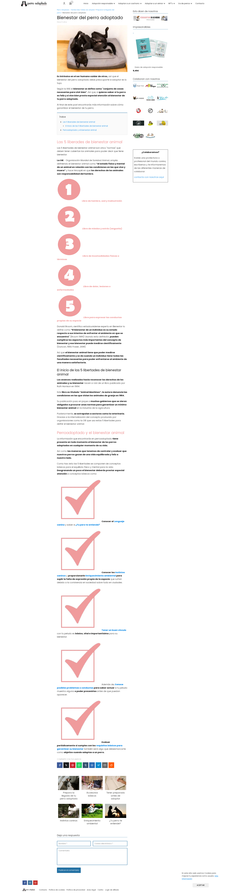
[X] (66, 765)
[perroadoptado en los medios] (150, 20)
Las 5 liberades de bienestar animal (79, 122)
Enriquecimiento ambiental (100, 575)
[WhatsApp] (79, 765)
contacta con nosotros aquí (149, 177)
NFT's (170, 3)
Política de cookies (57, 890)
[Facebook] (60, 765)
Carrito (100, 890)
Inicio (86, 3)
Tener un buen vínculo (114, 630)
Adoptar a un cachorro (128, 3)
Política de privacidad (76, 890)
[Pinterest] (72, 765)
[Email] (105, 765)
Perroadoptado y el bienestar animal (80, 130)
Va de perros (184, 3)
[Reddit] (111, 765)
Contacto (199, 3)
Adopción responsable (102, 3)
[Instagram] (30, 882)
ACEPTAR (200, 885)
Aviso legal (91, 890)
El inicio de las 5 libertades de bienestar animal (86, 126)
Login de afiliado (112, 890)
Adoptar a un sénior (154, 3)
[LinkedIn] (92, 765)
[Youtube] (35, 882)
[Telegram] (98, 765)
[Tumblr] (85, 765)
